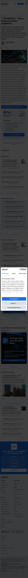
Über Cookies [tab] (22, 273)
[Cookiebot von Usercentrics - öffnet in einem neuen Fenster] (20, 269)
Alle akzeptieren (14, 298)
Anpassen (13, 303)
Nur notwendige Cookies (14, 307)
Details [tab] (14, 273)
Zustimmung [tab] (5, 273)
